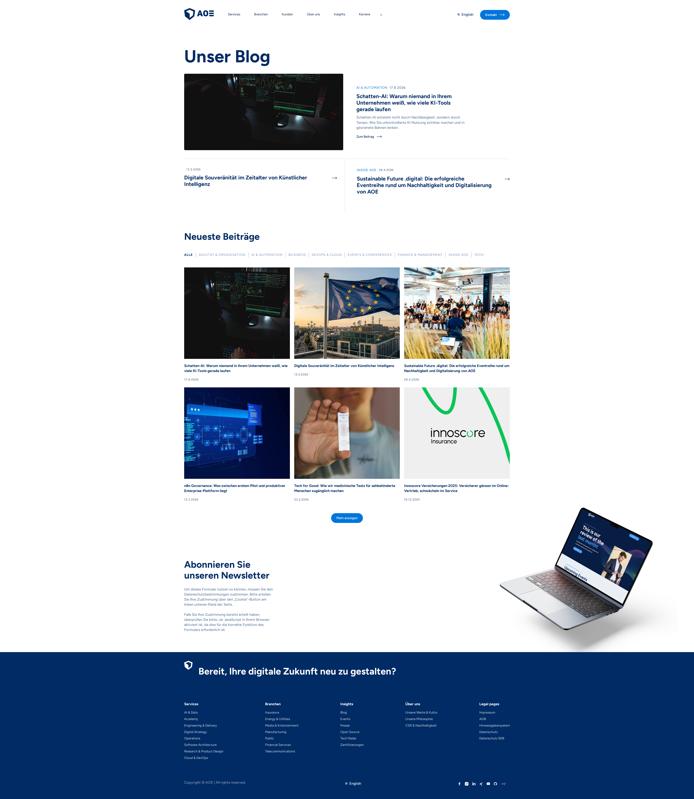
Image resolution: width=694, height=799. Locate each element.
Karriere (364, 14)
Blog (343, 712)
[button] (234, 15)
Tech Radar (348, 738)
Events (345, 719)
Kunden (287, 14)
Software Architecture (200, 745)
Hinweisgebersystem (494, 725)
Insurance (272, 712)
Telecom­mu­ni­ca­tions (280, 751)
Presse (345, 725)
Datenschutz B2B (491, 738)
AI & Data (191, 712)
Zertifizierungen (352, 745)
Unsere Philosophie (419, 719)
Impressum (487, 712)
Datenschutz (488, 732)
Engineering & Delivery (200, 725)
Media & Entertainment (282, 725)
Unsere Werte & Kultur (421, 712)
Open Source (349, 732)
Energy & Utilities (277, 719)
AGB (482, 719)
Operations (192, 738)
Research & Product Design (203, 751)
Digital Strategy (195, 732)
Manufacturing (275, 732)
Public (269, 738)
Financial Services (278, 745)
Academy (191, 719)
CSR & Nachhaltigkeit (421, 725)
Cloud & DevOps (196, 758)
